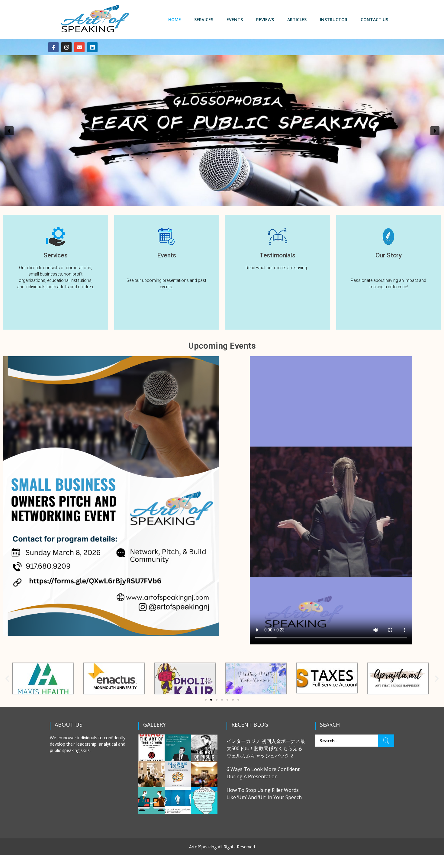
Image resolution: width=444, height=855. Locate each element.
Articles (297, 19)
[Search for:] (354, 740)
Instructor (333, 19)
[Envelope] (79, 47)
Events (235, 19)
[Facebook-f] (53, 47)
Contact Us (374, 19)
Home (174, 19)
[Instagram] (66, 47)
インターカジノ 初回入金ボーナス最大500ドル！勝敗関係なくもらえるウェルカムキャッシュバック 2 (266, 748)
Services (203, 19)
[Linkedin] (92, 47)
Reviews (265, 19)
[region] (222, 130)
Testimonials (277, 255)
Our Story (388, 255)
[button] (9, 130)
